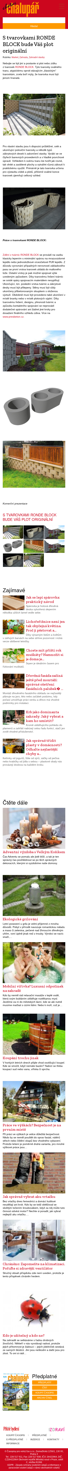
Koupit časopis (45, 1392)
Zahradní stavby (37, 57)
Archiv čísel (44, 1398)
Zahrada (23, 57)
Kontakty (53, 1439)
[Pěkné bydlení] (11, 1429)
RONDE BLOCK (24, 67)
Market (15, 57)
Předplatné (39, 1435)
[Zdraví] (56, 1429)
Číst (44, 1387)
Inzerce (35, 1439)
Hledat (34, 26)
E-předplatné (14, 1439)
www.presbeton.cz (13, 316)
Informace (13, 1443)
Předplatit (44, 1382)
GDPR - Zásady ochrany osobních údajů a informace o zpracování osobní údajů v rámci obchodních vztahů (34, 1466)
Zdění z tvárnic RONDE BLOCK (21, 254)
